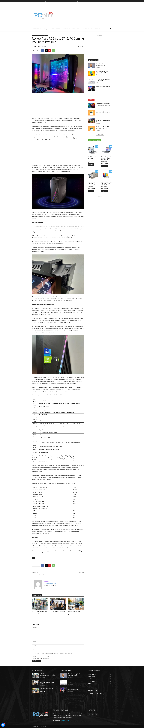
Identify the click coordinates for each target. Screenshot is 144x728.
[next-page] (35, 618)
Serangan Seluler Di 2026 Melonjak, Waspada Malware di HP (103, 73)
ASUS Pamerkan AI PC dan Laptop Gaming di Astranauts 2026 (47, 682)
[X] (107, 1)
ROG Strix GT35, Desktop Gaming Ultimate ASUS (44, 574)
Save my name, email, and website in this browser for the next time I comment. (53, 653)
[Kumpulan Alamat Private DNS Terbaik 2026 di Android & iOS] (91, 105)
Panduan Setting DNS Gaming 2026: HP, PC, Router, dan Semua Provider (103, 112)
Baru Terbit (38, 33)
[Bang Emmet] (33, 46)
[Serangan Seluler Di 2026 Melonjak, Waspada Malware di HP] (91, 73)
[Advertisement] (84, 15)
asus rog (41, 557)
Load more (99, 94)
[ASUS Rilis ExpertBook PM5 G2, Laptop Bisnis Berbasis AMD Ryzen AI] (76, 604)
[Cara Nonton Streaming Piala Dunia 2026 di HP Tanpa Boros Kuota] (91, 120)
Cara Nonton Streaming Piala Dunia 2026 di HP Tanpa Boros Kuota (103, 120)
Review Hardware (41, 35)
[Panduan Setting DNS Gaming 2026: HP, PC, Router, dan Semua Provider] (91, 112)
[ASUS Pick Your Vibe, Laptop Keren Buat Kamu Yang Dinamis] (40, 604)
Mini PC (46, 35)
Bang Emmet (38, 46)
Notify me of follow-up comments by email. (43, 656)
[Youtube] (111, 1)
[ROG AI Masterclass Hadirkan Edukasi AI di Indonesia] (91, 88)
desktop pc (47, 557)
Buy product (90, 164)
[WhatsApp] (53, 50)
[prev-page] (33, 618)
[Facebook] (103, 1)
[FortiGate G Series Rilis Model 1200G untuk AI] (91, 81)
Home (33, 33)
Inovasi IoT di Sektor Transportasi (76, 574)
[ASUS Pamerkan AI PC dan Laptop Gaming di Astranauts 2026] (58, 604)
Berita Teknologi (35, 609)
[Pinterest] (49, 50)
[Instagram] (105, 1)
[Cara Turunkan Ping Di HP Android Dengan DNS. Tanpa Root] (91, 128)
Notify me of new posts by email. (41, 658)
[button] (110, 29)
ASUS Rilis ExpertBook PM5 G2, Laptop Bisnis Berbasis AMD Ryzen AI (75, 613)
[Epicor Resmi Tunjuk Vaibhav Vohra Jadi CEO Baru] (91, 65)
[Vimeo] (109, 1)
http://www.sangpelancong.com (50, 583)
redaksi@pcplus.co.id (65, 720)
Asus (37, 557)
